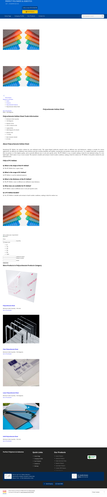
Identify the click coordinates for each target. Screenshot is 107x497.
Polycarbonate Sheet (9, 305)
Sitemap (36, 466)
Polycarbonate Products (12, 104)
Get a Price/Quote (7, 111)
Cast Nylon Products (60, 465)
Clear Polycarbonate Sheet (10, 349)
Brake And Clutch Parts (61, 461)
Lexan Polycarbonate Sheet (11, 393)
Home (7, 101)
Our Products (31, 16)
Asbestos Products (60, 458)
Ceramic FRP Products (61, 468)
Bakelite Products (60, 463)
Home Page (8, 16)
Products (8, 103)
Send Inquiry (30, 12)
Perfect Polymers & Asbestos (18, 2)
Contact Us (42, 16)
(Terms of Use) (32, 490)
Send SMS (60, 484)
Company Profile (19, 16)
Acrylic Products (59, 456)
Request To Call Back (8, 99)
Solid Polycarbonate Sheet (10, 436)
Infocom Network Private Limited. (27, 492)
